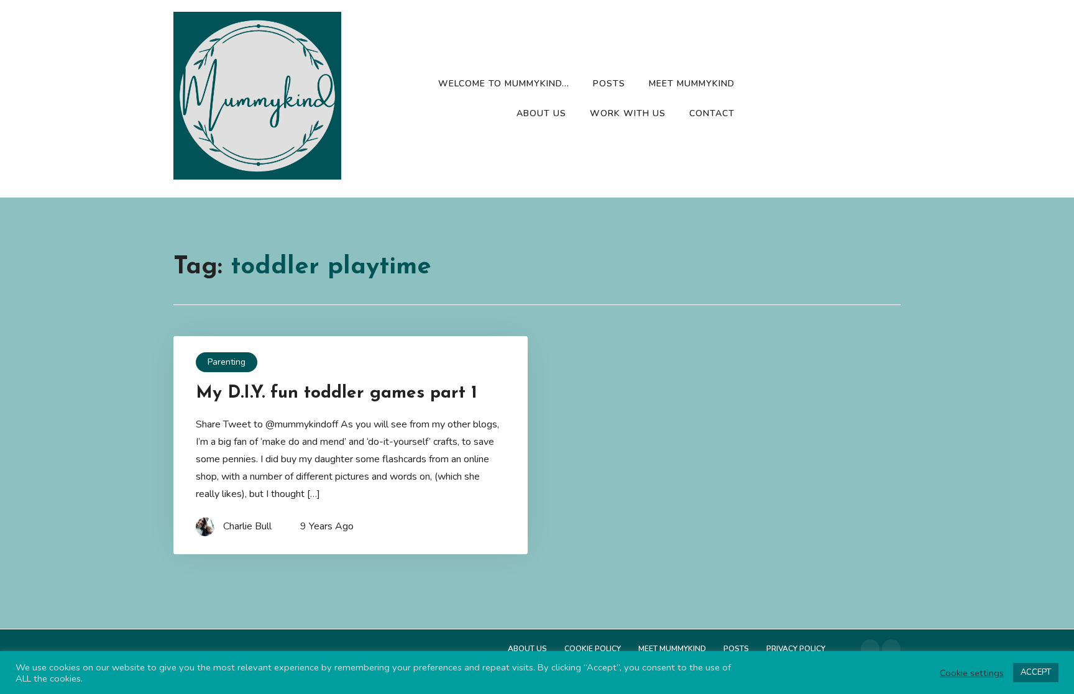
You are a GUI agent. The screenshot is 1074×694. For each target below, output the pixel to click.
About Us (541, 113)
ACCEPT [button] (1036, 672)
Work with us (628, 113)
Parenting (227, 362)
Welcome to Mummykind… (503, 83)
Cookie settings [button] (972, 672)
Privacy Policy (795, 649)
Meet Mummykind (692, 83)
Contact (712, 113)
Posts (609, 83)
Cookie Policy (592, 649)
